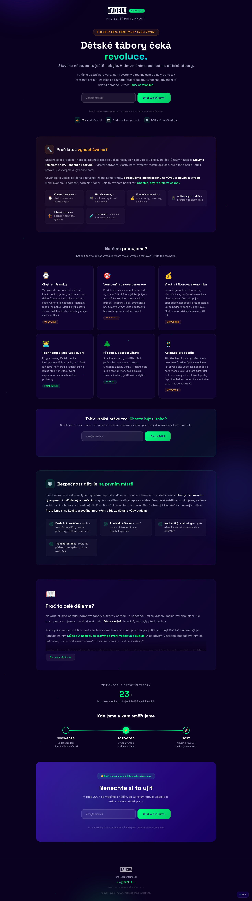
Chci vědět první (154, 98)
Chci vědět (158, 436)
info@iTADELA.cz (126, 882)
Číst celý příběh (60, 657)
